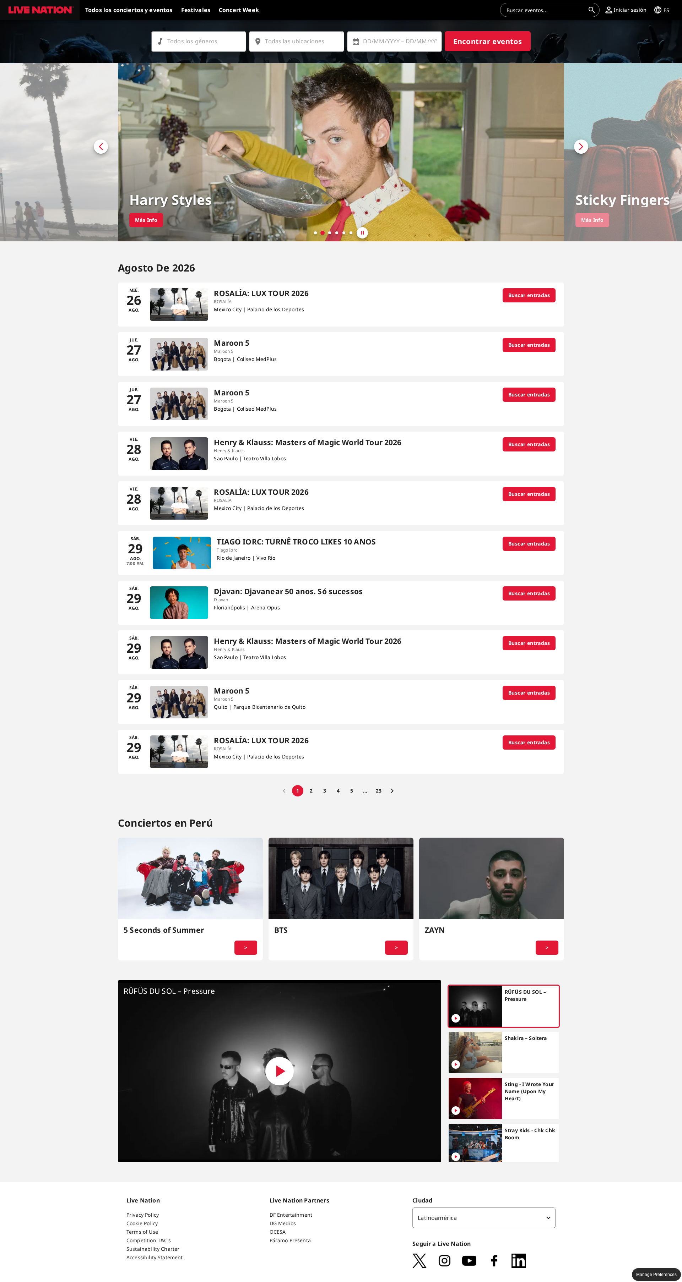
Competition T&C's (148, 1240)
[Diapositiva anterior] (59, 152)
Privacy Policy (142, 1214)
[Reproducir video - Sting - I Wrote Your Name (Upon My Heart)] (455, 1110)
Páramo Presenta (290, 1240)
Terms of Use (142, 1231)
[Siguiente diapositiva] (623, 152)
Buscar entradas (529, 295)
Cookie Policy (142, 1223)
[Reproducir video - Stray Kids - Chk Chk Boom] (455, 1156)
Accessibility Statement (154, 1257)
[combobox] (546, 9)
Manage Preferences (656, 1274)
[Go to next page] (392, 790)
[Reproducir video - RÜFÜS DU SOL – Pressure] (279, 1071)
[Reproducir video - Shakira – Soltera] (455, 1064)
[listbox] (484, 1218)
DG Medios (283, 1223)
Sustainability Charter (152, 1248)
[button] (40, 10)
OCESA (278, 1231)
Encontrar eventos (487, 41)
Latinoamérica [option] (437, 1218)
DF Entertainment (291, 1214)
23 (378, 790)
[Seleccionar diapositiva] (315, 232)
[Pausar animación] (362, 233)
